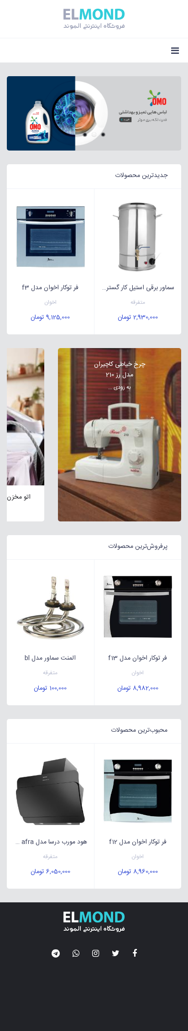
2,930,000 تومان (138, 317)
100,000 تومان (50, 688)
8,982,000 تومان (137, 688)
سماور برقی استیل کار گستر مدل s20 (134, 287)
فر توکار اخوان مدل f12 (138, 842)
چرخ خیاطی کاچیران (119, 364)
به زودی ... (119, 387)
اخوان (50, 303)
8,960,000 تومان (138, 871)
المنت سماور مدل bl (50, 658)
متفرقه (138, 303)
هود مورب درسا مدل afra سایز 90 (47, 842)
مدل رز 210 (119, 375)
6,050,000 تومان (50, 871)
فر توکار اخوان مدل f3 (50, 287)
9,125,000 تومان (50, 317)
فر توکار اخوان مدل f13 (137, 658)
